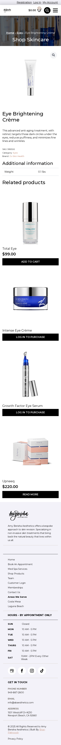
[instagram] (32, 671)
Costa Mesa (14, 601)
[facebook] (22, 671)
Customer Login (17, 583)
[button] (53, 55)
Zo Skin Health (16, 156)
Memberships (15, 587)
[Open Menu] (55, 10)
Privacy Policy (15, 738)
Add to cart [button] (30, 261)
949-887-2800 (16, 692)
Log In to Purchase (30, 337)
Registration (24, 2)
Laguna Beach (16, 606)
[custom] (12, 671)
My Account (50, 2)
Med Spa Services (17, 569)
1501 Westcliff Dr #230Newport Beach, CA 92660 (22, 714)
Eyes (20, 32)
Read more (30, 494)
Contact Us (14, 592)
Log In (37, 2)
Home (10, 32)
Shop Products (16, 573)
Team (11, 578)
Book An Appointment (20, 564)
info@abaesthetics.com (21, 702)
